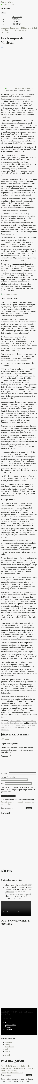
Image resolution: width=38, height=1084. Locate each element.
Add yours (5, 739)
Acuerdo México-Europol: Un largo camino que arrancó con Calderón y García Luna (18, 889)
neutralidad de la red (9, 727)
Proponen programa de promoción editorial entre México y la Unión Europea (18, 896)
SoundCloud (9, 1047)
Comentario (6, 756)
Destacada (20, 30)
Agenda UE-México (8, 30)
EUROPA (16, 19)
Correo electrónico (9, 777)
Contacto (8, 1029)
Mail (6, 1049)
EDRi (35, 723)
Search (7, 1055)
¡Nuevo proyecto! (11, 885)
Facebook (8, 1042)
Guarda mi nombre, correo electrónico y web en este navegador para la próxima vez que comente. (18, 789)
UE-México (17, 16)
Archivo (8, 1027)
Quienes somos (10, 1025)
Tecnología (5, 32)
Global (15, 21)
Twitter (8, 1051)
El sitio (7, 1022)
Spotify (7, 1044)
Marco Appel (6, 28)
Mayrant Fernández (19, 725)
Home (27, 30)
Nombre (5, 773)
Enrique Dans (6, 725)
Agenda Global (31, 28)
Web (2, 783)
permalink (5, 730)
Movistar (31, 725)
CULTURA (16, 24)
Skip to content (6, 2)
